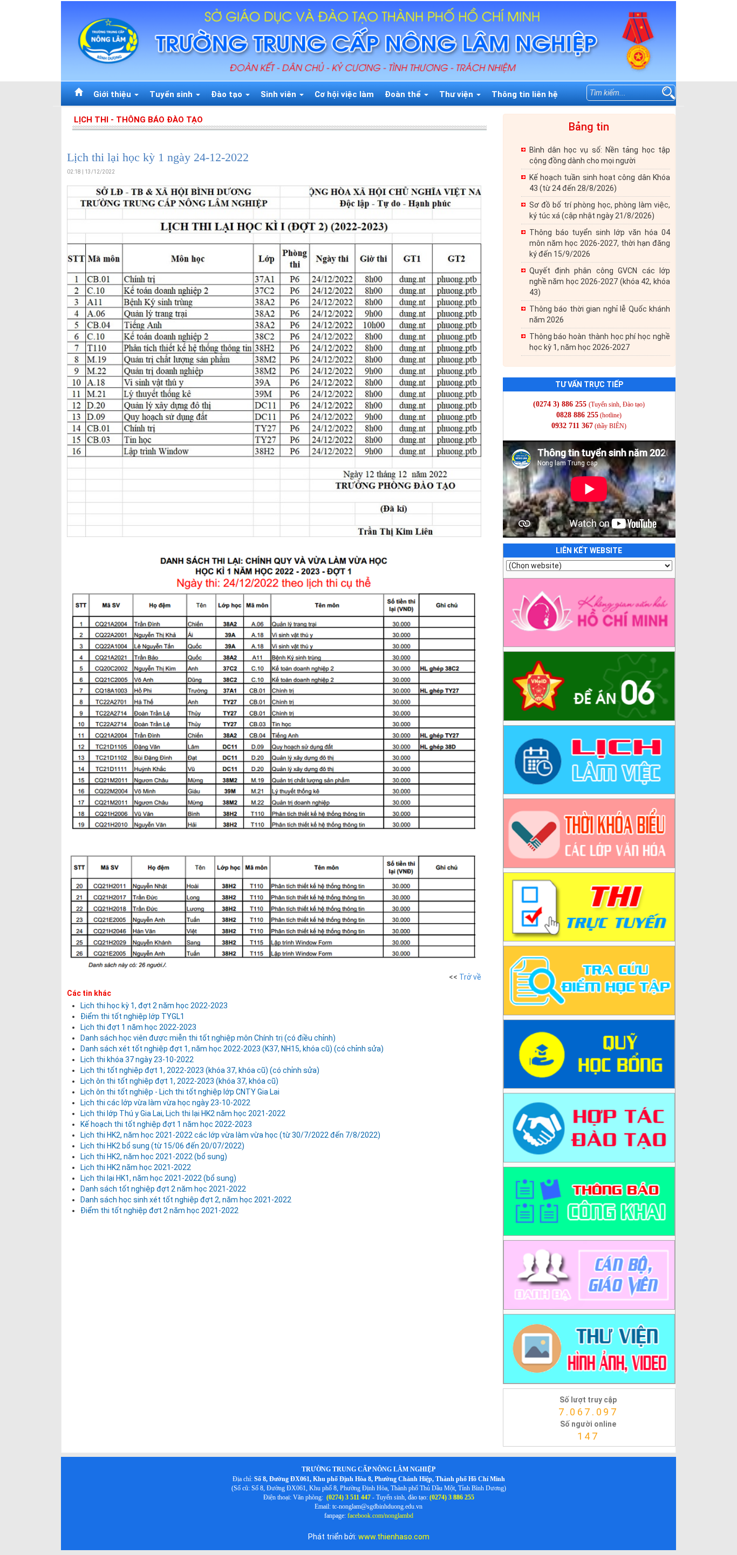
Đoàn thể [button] (404, 94)
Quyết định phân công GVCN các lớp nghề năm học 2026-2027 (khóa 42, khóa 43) (599, 281)
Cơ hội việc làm (344, 94)
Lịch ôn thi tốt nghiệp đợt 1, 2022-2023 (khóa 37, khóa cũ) (179, 1081)
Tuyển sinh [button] (172, 94)
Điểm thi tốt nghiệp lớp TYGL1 (132, 1016)
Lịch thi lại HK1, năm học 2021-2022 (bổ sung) (158, 1178)
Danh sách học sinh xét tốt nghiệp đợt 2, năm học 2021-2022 (185, 1199)
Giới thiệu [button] (113, 94)
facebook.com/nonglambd (380, 1515)
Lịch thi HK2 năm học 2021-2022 (135, 1167)
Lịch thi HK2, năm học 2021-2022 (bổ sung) (153, 1156)
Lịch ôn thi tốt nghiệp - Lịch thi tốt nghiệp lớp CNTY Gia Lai (179, 1092)
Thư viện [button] (457, 94)
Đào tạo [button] (227, 94)
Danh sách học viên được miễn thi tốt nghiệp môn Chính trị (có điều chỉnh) (208, 1038)
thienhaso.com (516, 1449)
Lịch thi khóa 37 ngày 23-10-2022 (137, 1059)
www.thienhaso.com (393, 1536)
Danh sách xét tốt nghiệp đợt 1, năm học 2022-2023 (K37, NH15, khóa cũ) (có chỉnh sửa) (232, 1048)
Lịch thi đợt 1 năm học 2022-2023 (138, 1027)
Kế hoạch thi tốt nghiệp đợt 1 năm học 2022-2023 (166, 1124)
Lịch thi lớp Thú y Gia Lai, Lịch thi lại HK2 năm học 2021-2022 (182, 1113)
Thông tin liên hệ (525, 94)
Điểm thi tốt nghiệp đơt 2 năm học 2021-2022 (159, 1210)
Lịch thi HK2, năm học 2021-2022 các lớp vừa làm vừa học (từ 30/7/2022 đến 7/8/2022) (230, 1135)
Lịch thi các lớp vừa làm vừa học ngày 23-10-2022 (165, 1102)
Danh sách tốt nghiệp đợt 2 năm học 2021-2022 (163, 1189)
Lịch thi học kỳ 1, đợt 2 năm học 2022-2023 (154, 1005)
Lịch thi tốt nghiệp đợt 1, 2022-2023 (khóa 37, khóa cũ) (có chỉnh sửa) (199, 1070)
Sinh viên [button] (279, 94)
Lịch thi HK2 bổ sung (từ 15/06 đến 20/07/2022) (162, 1145)
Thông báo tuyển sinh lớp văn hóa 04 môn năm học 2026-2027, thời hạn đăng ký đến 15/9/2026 (599, 243)
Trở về (470, 977)
